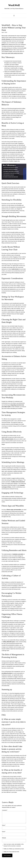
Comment (4, 810)
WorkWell (14, 5)
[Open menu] (14, 15)
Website (4, 837)
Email (4, 831)
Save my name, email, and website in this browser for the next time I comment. (14, 845)
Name (4, 825)
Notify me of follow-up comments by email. (14, 848)
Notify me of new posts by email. (11, 851)
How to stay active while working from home (12, 53)
